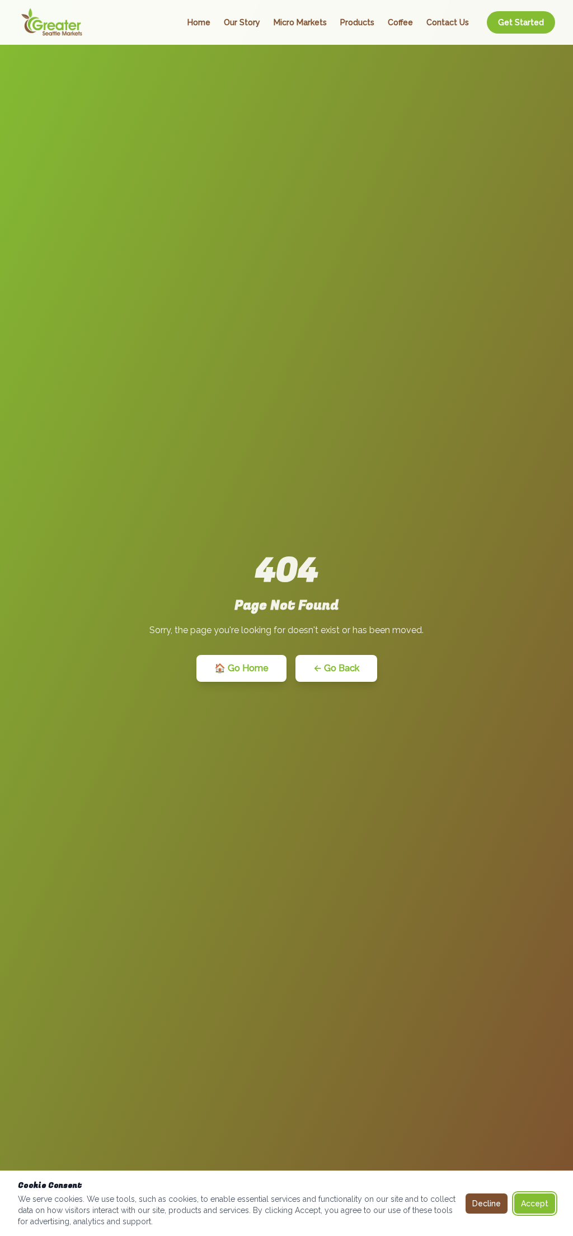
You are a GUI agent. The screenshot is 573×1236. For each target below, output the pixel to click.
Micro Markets (300, 22)
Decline (486, 1203)
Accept (534, 1203)
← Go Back (336, 668)
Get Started (521, 22)
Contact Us (447, 22)
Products (357, 22)
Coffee (400, 22)
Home (198, 22)
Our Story (242, 22)
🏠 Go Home (241, 668)
